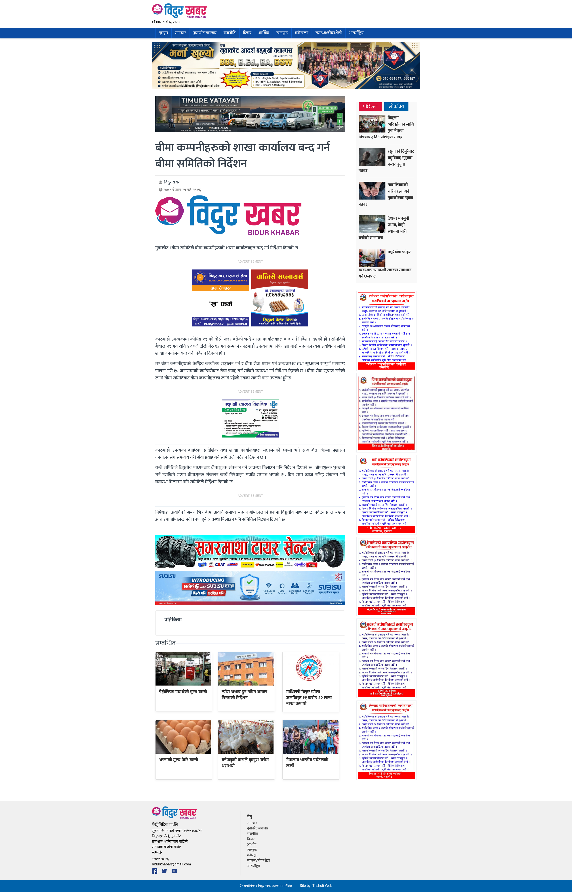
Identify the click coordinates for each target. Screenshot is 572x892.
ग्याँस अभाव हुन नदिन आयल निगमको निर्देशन (244, 694)
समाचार (180, 33)
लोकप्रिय (396, 106)
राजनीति (230, 33)
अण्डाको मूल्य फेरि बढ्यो (178, 760)
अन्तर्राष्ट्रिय (356, 33)
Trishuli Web (322, 886)
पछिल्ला (370, 106)
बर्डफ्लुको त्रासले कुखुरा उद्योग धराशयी (245, 763)
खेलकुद (282, 33)
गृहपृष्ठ (163, 33)
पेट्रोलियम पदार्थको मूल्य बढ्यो (183, 692)
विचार (247, 33)
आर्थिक (264, 33)
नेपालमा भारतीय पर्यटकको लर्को (307, 763)
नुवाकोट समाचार (205, 33)
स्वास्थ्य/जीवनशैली (328, 33)
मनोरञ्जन (301, 33)
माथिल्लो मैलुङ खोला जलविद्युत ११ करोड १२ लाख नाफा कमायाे (309, 697)
